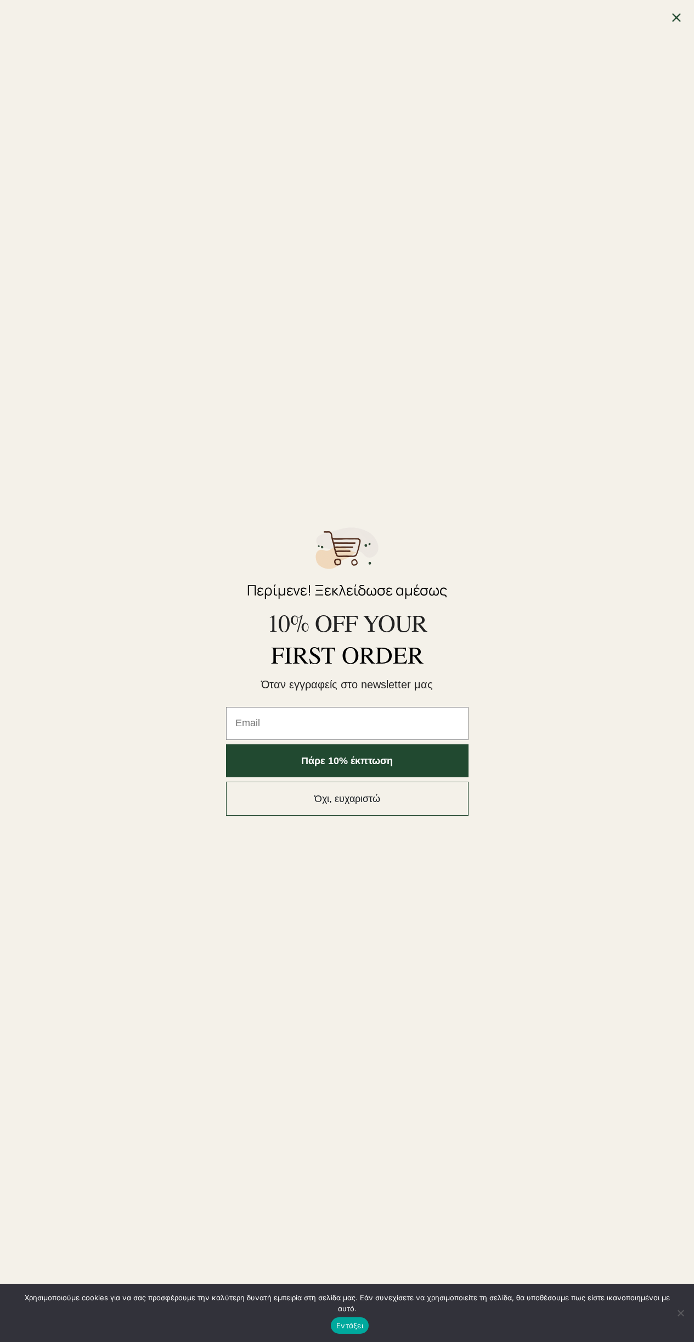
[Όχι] (680, 1312)
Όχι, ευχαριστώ (347, 798)
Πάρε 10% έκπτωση (347, 760)
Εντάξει (349, 1325)
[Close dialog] (676, 17)
